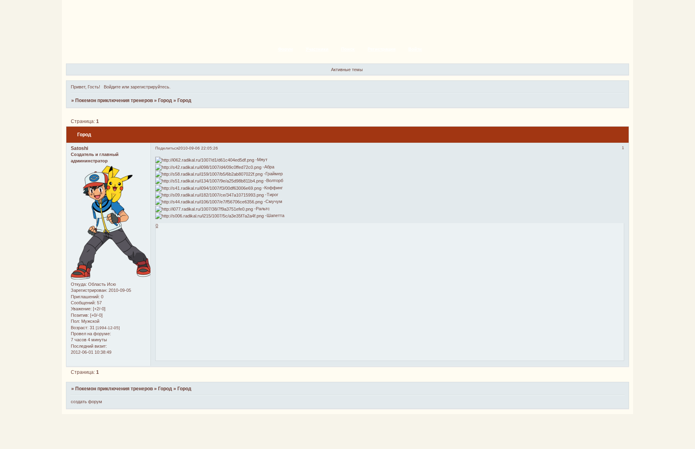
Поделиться (166, 148)
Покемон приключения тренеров (114, 100)
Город (165, 100)
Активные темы (347, 69)
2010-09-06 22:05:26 (198, 148)
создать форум (86, 401)
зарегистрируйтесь (149, 86)
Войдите (112, 86)
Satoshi (79, 148)
